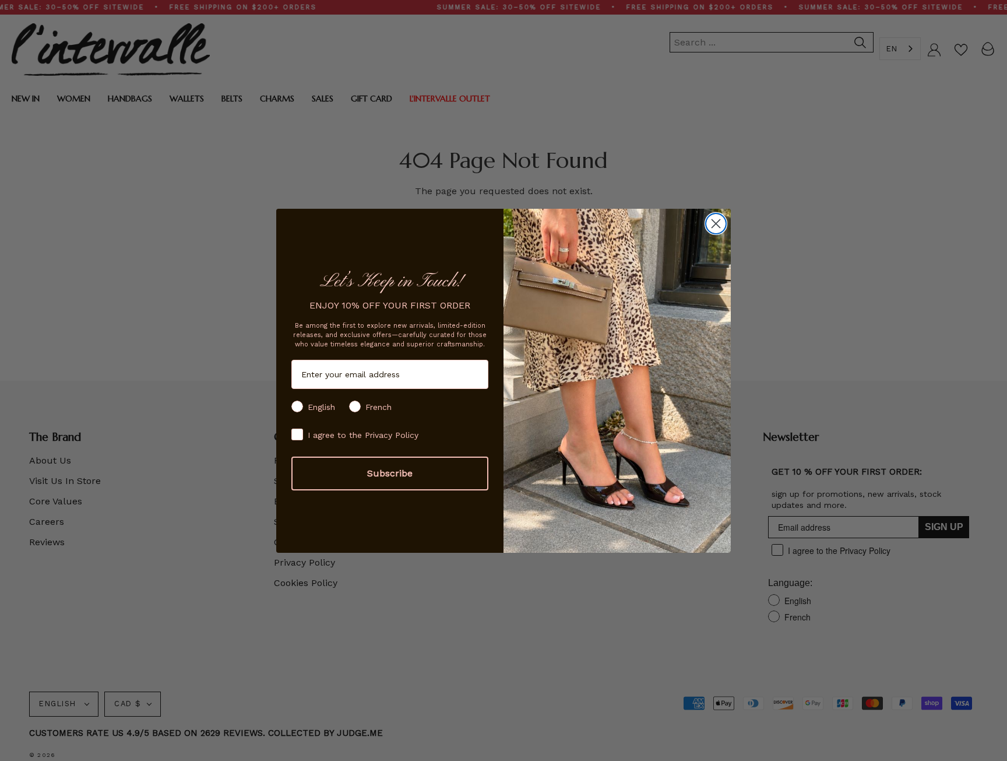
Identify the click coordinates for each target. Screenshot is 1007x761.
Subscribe (390, 473)
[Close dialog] (716, 223)
